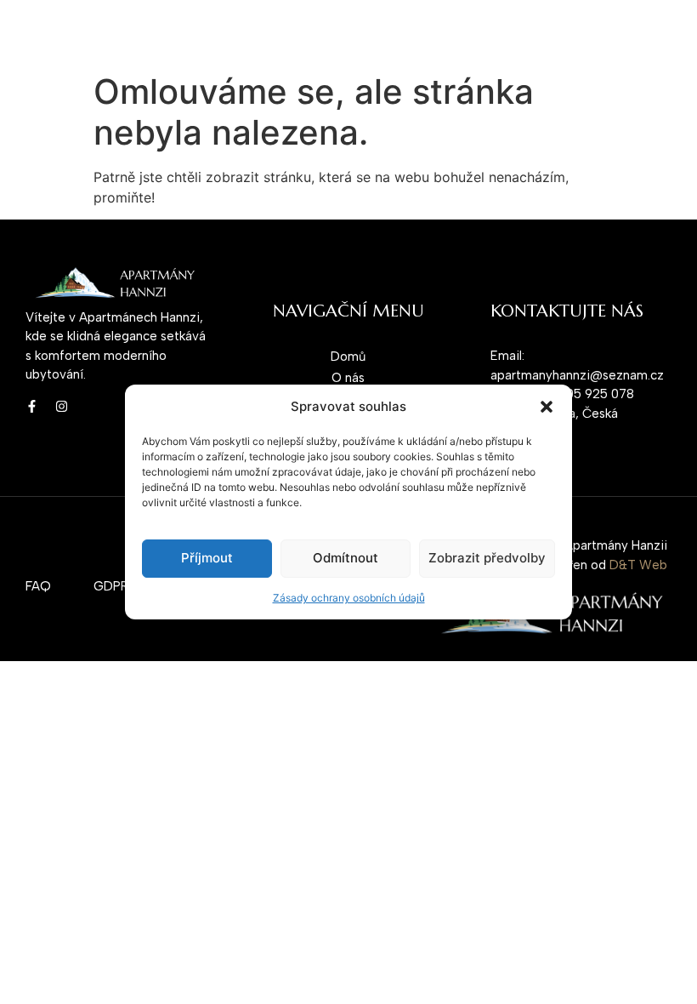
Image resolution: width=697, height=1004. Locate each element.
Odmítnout (345, 558)
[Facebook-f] (32, 406)
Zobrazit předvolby (487, 558)
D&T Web (638, 565)
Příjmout (207, 558)
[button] (546, 406)
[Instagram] (61, 406)
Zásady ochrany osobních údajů (349, 597)
